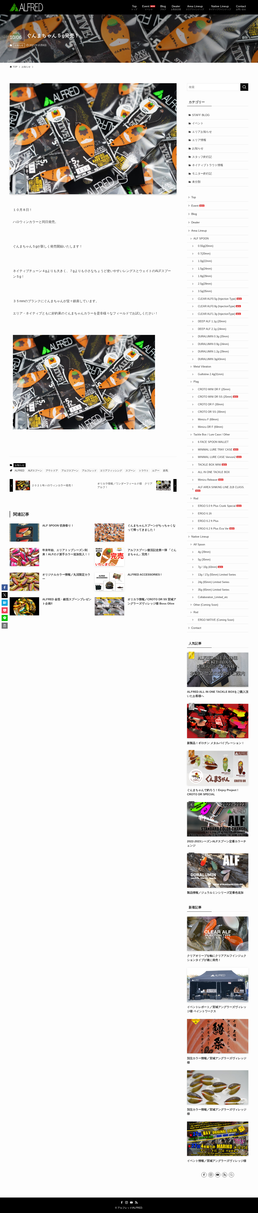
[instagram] (210, 1174)
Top (193, 197)
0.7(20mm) (202, 253)
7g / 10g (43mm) (206, 567)
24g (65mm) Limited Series (212, 582)
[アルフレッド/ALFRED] (26, 7)
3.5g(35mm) (203, 291)
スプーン (130, 470)
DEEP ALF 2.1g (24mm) (210, 329)
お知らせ (19, 45)
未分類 (196, 181)
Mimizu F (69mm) (206, 419)
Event (195, 205)
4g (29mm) (202, 552)
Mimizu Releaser (206, 479)
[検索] (231, 1174)
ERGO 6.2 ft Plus (206, 521)
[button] (5, 587)
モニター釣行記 (202, 173)
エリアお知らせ (202, 131)
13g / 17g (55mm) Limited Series (215, 574)
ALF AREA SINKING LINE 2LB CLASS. (219, 487)
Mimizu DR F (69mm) (209, 427)
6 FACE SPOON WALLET (212, 442)
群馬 (165, 470)
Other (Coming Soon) (206, 604)
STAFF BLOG (201, 115)
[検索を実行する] (244, 87)
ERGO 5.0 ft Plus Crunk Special (215, 506)
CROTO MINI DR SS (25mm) (214, 396)
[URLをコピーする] (5, 626)
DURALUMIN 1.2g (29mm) (212, 351)
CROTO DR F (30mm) (209, 404)
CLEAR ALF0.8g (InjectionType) (215, 306)
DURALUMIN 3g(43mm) (210, 359)
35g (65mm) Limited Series (212, 589)
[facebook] (204, 1174)
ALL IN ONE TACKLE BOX (212, 472)
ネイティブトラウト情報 (207, 165)
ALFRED (19, 470)
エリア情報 (199, 140)
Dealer (195, 222)
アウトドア (52, 470)
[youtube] (217, 1174)
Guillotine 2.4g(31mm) (209, 374)
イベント (197, 123)
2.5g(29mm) (203, 283)
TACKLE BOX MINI (208, 464)
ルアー (155, 470)
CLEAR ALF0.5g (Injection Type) (216, 299)
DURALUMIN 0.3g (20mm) (212, 336)
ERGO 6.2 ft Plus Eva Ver (212, 528)
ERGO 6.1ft (203, 513)
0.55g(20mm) (204, 246)
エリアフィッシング (111, 470)
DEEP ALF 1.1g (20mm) (210, 321)
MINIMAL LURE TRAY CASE (214, 449)
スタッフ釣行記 (202, 156)
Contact (196, 627)
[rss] (224, 1174)
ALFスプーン (35, 470)
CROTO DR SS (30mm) (210, 411)
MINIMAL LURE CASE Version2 (215, 457)
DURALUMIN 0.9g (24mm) (212, 344)
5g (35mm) (202, 559)
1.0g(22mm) (203, 261)
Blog (194, 214)
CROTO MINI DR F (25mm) (212, 389)
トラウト (144, 470)
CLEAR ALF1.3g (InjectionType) (215, 314)
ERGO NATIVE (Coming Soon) (214, 620)
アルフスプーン (69, 470)
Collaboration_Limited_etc (211, 597)
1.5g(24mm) (203, 268)
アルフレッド (89, 470)
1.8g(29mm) (203, 276)
